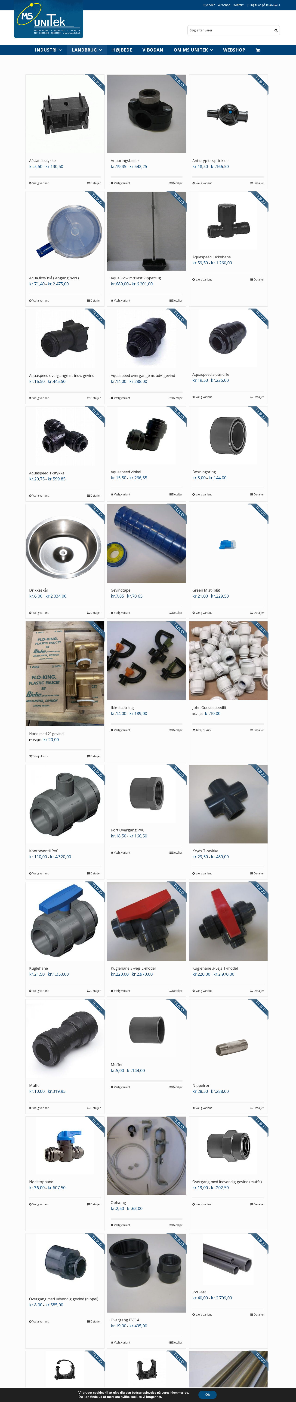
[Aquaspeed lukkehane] (228, 221)
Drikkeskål (38, 590)
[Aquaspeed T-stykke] (65, 436)
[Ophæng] (146, 1156)
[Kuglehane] (65, 921)
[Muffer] (146, 1028)
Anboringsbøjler (125, 160)
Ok (207, 1395)
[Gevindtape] (146, 543)
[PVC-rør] (228, 1259)
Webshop (224, 5)
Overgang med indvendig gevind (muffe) (227, 1181)
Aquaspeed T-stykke (47, 473)
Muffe (34, 1085)
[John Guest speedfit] (228, 660)
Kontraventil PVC (44, 850)
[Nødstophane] (65, 1145)
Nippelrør (201, 1085)
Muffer (117, 1064)
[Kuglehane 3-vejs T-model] (228, 921)
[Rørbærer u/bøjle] (146, 1370)
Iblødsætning (122, 707)
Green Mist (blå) (206, 590)
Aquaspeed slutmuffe (210, 374)
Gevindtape (120, 590)
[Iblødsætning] (146, 660)
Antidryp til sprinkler (210, 160)
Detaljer (95, 183)
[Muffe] (65, 1038)
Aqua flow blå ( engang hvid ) (54, 278)
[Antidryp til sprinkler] (228, 114)
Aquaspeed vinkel (126, 471)
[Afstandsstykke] (65, 114)
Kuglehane (38, 968)
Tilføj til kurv (40, 756)
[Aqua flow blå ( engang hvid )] (65, 231)
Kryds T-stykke (205, 850)
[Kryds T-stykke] (228, 804)
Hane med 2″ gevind (46, 733)
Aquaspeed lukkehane (211, 257)
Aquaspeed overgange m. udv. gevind (143, 375)
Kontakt (239, 5)
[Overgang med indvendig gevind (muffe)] (228, 1145)
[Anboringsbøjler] (146, 114)
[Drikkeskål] (65, 543)
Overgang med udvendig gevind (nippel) (63, 1298)
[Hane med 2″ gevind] (65, 673)
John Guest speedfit (209, 707)
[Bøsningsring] (228, 435)
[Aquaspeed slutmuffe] (228, 338)
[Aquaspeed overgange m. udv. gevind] (146, 338)
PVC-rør (199, 1292)
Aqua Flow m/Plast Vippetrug (136, 278)
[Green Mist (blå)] (228, 543)
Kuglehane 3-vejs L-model (133, 968)
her (159, 1397)
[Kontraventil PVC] (65, 804)
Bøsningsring (204, 471)
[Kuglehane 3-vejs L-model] (146, 921)
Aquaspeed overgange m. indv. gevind (61, 375)
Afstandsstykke (42, 160)
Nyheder (209, 5)
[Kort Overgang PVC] (146, 794)
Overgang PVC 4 (125, 1320)
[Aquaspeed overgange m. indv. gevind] (65, 338)
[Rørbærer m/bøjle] (65, 1370)
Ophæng (118, 1202)
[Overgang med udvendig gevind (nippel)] (65, 1263)
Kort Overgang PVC (128, 830)
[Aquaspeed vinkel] (146, 435)
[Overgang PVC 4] (146, 1273)
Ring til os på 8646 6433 (264, 5)
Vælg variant (40, 183)
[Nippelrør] (228, 1038)
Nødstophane (41, 1181)
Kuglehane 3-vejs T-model (215, 968)
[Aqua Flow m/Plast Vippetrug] (146, 231)
